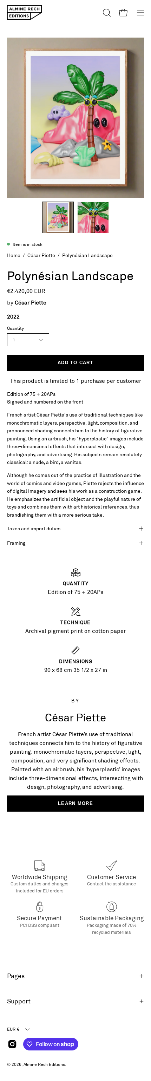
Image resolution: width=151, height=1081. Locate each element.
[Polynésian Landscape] (58, 217)
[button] (106, 13)
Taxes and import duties (33, 528)
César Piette (41, 255)
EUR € (13, 1029)
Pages (16, 976)
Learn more (75, 803)
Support (19, 1001)
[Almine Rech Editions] (24, 12)
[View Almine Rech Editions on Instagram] (12, 1044)
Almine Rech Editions (44, 1064)
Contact (95, 883)
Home (13, 255)
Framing (16, 543)
